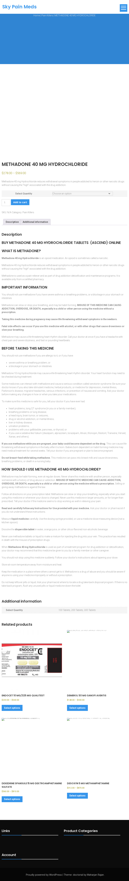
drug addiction (63, 275)
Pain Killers (47, 15)
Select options (12, 708)
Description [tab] (12, 222)
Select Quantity (23, 193)
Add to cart (20, 202)
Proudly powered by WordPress (44, 874)
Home (36, 15)
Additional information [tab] (35, 222)
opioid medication (54, 258)
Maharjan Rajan (95, 874)
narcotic (103, 258)
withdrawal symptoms (58, 181)
